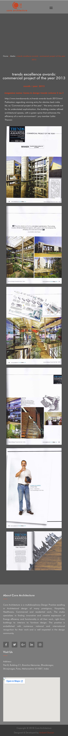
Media (12, 56)
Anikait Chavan (46, 732)
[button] (51, 7)
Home (5, 56)
